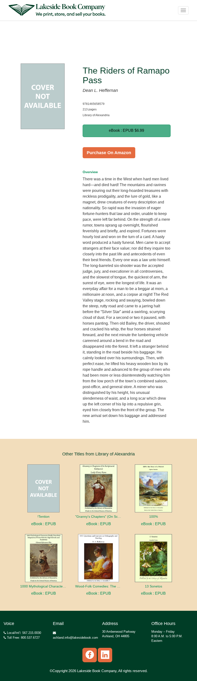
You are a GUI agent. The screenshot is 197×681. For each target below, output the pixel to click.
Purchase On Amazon (109, 152)
